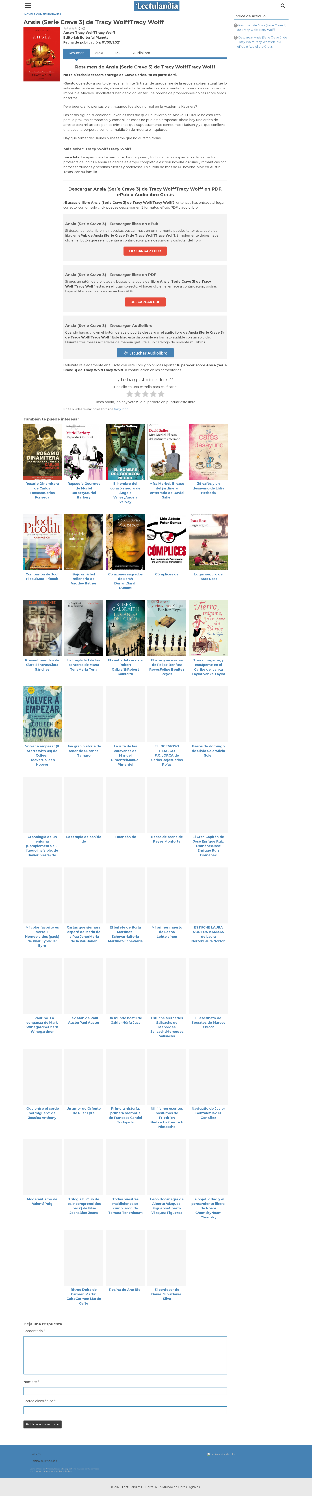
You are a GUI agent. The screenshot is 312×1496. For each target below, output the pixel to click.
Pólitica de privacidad (44, 1461)
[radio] (129, 394)
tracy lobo (121, 409)
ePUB (100, 53)
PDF (118, 53)
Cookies (35, 1454)
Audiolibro (141, 53)
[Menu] (27, 5)
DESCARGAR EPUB (145, 251)
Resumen (76, 53)
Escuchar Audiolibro (147, 353)
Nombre (31, 1382)
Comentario (34, 1331)
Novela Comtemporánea (42, 14)
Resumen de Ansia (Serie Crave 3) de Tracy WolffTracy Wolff (261, 28)
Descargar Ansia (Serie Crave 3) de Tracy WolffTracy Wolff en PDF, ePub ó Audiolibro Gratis (262, 42)
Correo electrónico (39, 1401)
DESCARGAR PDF (145, 302)
